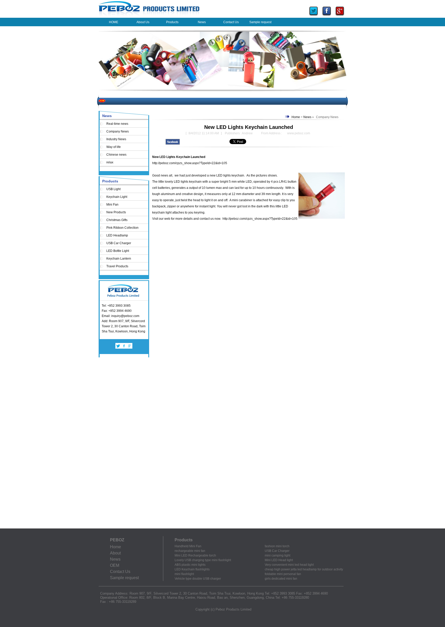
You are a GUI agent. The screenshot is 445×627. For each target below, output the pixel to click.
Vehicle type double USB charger (198, 578)
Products (110, 181)
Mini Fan (112, 204)
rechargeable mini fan (190, 551)
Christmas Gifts (116, 220)
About (115, 553)
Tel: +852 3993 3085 (116, 305)
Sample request (124, 578)
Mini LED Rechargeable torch (195, 555)
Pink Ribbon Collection (122, 227)
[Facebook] (326, 16)
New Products (116, 212)
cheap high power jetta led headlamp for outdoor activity (304, 569)
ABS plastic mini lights (190, 565)
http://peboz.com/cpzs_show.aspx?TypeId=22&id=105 (189, 163)
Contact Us (120, 571)
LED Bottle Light (117, 251)
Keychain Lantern (118, 258)
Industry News (116, 139)
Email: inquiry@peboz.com (120, 316)
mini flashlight (184, 574)
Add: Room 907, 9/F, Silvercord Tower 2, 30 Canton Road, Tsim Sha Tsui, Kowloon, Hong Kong (124, 326)
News (107, 116)
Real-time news (117, 124)
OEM (114, 565)
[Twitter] (313, 16)
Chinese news (116, 154)
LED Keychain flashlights (192, 569)
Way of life (113, 147)
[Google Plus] (339, 16)
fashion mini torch (277, 546)
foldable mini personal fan (283, 574)
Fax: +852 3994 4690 (117, 311)
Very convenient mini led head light (289, 565)
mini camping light (277, 555)
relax (109, 162)
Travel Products (117, 266)
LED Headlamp (117, 235)
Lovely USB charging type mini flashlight (203, 560)
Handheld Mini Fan (188, 546)
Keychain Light (116, 197)
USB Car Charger (118, 243)
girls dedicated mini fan (281, 578)
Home (296, 117)
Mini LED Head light (279, 560)
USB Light (113, 189)
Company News (117, 131)
